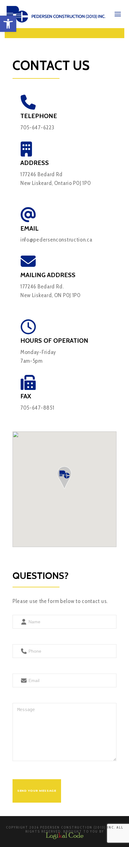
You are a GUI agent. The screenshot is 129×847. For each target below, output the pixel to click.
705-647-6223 (37, 127)
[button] (8, 24)
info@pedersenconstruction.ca (56, 239)
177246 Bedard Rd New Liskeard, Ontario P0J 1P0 (55, 179)
